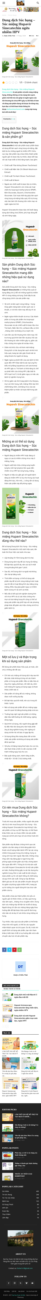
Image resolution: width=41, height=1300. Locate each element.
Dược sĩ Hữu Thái (9, 36)
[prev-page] (3, 1026)
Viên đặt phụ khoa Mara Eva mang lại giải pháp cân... (9, 1073)
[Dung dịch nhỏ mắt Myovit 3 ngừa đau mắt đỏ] (7, 997)
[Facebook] (4, 950)
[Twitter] (9, 950)
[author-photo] (20, 972)
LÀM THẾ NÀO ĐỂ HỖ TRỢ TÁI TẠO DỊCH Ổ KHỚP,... (10, 1054)
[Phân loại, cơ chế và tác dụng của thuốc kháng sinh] (7, 1155)
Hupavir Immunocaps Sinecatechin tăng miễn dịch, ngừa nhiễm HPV (26, 1007)
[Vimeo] (26, 1283)
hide (13, 119)
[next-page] (7, 1026)
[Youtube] (32, 1283)
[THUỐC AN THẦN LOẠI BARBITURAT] (7, 1177)
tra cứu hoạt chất (32, 1291)
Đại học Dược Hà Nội (18, 1295)
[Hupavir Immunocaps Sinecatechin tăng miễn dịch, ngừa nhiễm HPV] (7, 1008)
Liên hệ (14, 1291)
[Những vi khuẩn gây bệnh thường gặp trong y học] (7, 1166)
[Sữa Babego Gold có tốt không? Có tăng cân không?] (30, 1043)
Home (4, 15)
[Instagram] (14, 1283)
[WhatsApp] (19, 950)
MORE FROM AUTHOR (11, 989)
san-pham (21, 1291)
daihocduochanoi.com (16, 109)
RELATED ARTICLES (11, 986)
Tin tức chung (12, 15)
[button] (3, 3)
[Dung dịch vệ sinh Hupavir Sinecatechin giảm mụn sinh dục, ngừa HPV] (7, 1018)
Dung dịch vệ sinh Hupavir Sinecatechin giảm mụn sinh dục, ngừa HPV (26, 1018)
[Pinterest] (14, 950)
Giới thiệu (7, 1291)
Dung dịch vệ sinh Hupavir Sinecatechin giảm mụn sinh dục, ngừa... (30, 1093)
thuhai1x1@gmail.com (25, 1268)
